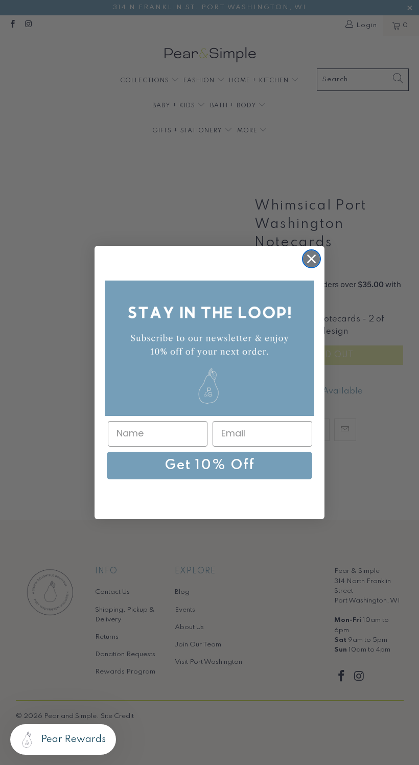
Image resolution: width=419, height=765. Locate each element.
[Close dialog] (311, 259)
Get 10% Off (210, 465)
